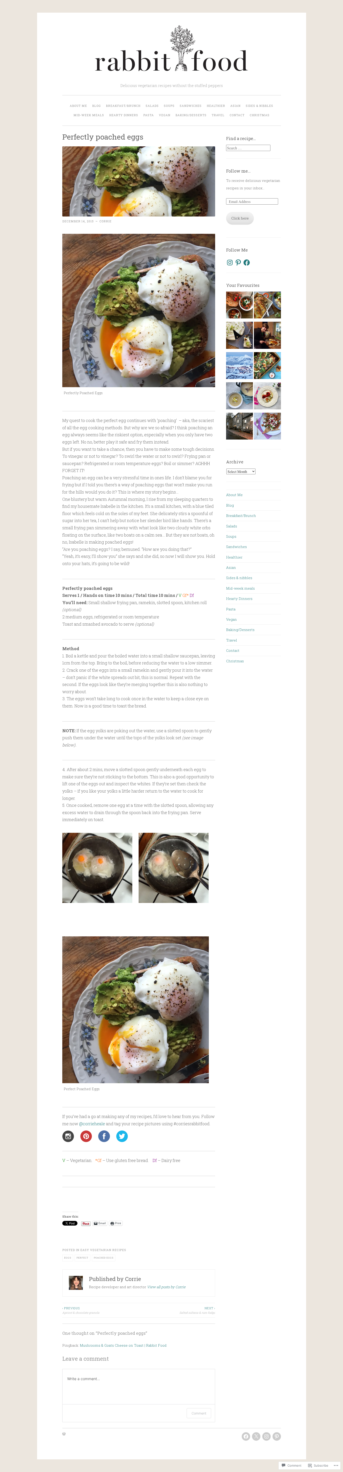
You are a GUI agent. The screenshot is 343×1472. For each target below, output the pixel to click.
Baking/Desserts (190, 115)
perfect (82, 1257)
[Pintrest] (277, 1436)
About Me (78, 106)
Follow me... (238, 171)
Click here (240, 218)
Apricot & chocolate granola (80, 1310)
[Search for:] (248, 148)
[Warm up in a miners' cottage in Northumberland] (239, 427)
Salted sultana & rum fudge (197, 1310)
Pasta (148, 115)
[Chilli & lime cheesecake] (239, 336)
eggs (67, 1257)
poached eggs (103, 1257)
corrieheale (92, 1123)
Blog (96, 106)
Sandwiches (191, 106)
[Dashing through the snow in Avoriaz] (239, 367)
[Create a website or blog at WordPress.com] (64, 1434)
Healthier (216, 106)
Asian (235, 106)
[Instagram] (230, 262)
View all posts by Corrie (166, 1286)
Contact (237, 115)
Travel (218, 115)
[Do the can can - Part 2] (267, 367)
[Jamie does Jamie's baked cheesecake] (267, 336)
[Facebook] (246, 262)
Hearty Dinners (123, 115)
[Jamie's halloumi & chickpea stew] (239, 306)
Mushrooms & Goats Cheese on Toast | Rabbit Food (123, 1345)
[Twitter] (256, 1436)
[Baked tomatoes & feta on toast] (267, 397)
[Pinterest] (238, 262)
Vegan (164, 115)
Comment (199, 1413)
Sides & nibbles (259, 106)
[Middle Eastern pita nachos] (267, 427)
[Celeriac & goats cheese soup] (239, 397)
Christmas (260, 115)
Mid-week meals (89, 115)
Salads (152, 106)
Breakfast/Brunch (123, 106)
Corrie (105, 221)
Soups (169, 106)
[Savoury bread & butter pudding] (267, 306)
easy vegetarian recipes (103, 1250)
